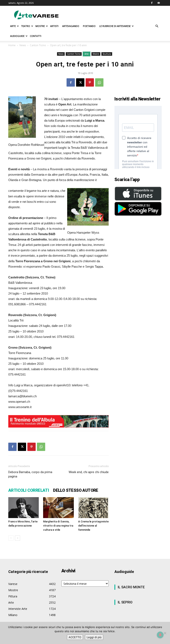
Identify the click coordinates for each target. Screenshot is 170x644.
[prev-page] (10, 538)
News (22, 45)
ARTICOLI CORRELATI (28, 490)
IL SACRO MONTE (131, 587)
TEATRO (25, 26)
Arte (87, 53)
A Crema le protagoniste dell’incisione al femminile (93, 525)
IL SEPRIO (125, 602)
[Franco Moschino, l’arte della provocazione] (23, 507)
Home (12, 45)
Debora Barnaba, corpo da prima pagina (30, 474)
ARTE (13, 26)
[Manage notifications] (160, 635)
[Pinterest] (90, 82)
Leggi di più (94, 637)
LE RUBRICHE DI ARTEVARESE (115, 26)
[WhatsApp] (99, 82)
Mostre (96, 53)
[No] (165, 633)
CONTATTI (35, 35)
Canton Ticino (38, 45)
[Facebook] (152, 3)
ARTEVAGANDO (70, 26)
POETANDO (89, 26)
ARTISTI (54, 26)
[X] (80, 82)
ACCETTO (75, 637)
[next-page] (17, 538)
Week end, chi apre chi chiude (89, 472)
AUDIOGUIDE (17, 35)
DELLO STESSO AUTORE (75, 490)
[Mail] (158, 3)
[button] (157, 26)
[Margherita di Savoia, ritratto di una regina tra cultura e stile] (58, 507)
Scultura (107, 53)
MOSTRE (40, 26)
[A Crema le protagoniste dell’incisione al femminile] (93, 507)
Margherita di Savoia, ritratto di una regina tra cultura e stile (58, 525)
